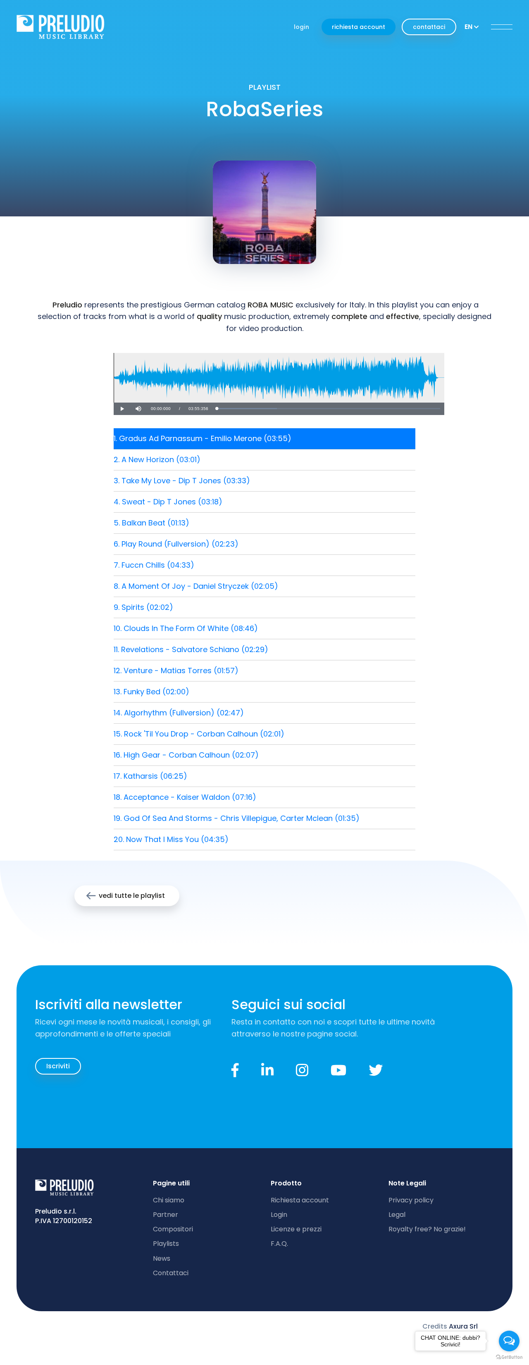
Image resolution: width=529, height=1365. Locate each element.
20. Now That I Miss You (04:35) (171, 839)
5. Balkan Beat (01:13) (151, 523)
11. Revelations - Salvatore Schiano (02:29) (191, 649)
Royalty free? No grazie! (427, 1229)
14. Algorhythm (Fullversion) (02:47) (179, 713)
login (301, 27)
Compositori (173, 1229)
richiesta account (358, 27)
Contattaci (170, 1273)
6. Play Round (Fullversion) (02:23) (176, 544)
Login (279, 1214)
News (161, 1258)
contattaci (429, 27)
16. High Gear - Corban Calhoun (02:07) (186, 755)
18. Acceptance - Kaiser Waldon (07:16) (185, 797)
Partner (165, 1214)
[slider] (328, 408)
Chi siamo (168, 1200)
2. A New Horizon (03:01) (157, 459)
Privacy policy (411, 1200)
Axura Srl (463, 1326)
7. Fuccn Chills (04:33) (154, 565)
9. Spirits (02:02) (143, 607)
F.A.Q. (279, 1243)
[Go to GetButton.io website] (509, 1356)
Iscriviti (58, 1066)
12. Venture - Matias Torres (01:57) (176, 670)
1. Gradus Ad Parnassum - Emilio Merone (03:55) (202, 438)
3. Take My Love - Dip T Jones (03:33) (182, 480)
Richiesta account (300, 1200)
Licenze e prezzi (296, 1229)
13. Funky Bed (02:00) (151, 691)
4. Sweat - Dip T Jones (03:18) (168, 502)
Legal (396, 1214)
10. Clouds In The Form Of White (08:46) (186, 628)
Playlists (166, 1243)
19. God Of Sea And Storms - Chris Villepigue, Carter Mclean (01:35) (237, 818)
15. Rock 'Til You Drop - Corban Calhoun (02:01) (199, 734)
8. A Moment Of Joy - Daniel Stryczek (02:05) (196, 586)
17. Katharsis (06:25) (150, 776)
